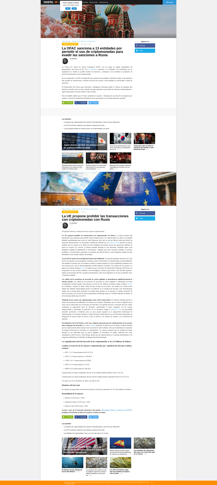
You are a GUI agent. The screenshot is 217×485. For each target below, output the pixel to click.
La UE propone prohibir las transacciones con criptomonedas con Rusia (86, 128)
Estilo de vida (94, 2)
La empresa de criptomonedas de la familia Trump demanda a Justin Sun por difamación (92, 122)
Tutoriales (85, 2)
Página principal (66, 41)
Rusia (78, 41)
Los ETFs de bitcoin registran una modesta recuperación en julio (84, 125)
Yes (74, 8)
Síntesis (74, 209)
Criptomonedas (91, 41)
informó (83, 268)
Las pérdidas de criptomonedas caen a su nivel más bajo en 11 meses (86, 433)
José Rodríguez (73, 58)
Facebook (142, 45)
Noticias (74, 41)
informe (129, 284)
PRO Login (169, 2)
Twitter (141, 50)
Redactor (72, 60)
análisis (93, 325)
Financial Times (114, 242)
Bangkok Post (116, 309)
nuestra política (70, 483)
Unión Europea (85, 209)
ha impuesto (93, 69)
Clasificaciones (103, 2)
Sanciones (83, 41)
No (68, 8)
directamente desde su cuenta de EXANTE (116, 410)
